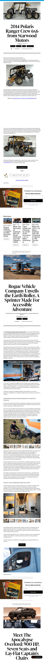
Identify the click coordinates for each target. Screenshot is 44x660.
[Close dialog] (42, 317)
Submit (31, 335)
